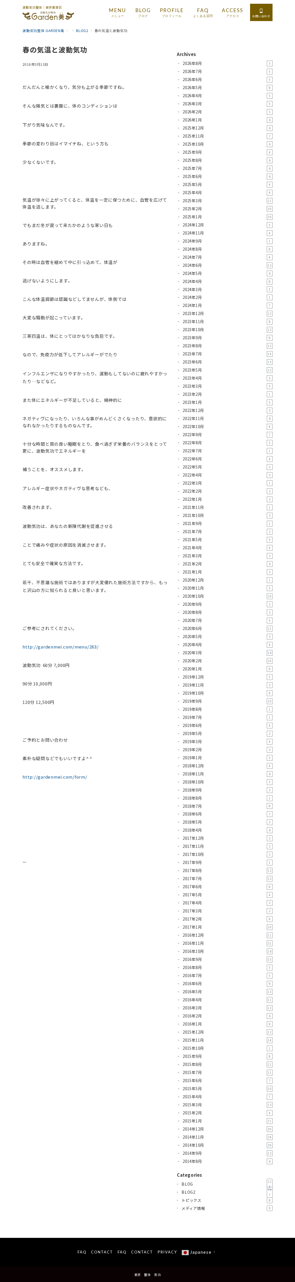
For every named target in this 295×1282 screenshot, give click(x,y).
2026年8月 (227, 63)
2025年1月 (227, 217)
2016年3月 (227, 1008)
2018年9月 (227, 790)
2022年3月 (227, 483)
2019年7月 (227, 717)
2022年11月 (227, 418)
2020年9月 (227, 604)
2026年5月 (227, 87)
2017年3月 (227, 911)
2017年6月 (227, 886)
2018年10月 (227, 782)
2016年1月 (227, 1024)
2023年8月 (227, 345)
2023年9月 (227, 337)
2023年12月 (227, 313)
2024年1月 (227, 305)
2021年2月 (227, 564)
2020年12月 (227, 580)
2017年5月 (227, 894)
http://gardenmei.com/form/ (54, 777)
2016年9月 (227, 959)
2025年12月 (227, 128)
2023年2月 (227, 394)
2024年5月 (227, 273)
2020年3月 (227, 652)
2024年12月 (227, 225)
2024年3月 (227, 289)
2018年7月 (227, 806)
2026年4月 (227, 95)
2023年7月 (227, 354)
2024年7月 (227, 257)
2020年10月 (227, 596)
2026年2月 (227, 112)
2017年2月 (227, 919)
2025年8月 (227, 160)
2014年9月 (227, 1153)
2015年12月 (227, 1032)
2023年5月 (227, 370)
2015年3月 (227, 1104)
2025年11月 (227, 136)
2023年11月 (227, 321)
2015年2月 (227, 1113)
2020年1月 (227, 669)
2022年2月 (227, 491)
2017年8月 (227, 870)
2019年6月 (227, 725)
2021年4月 (227, 547)
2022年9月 (227, 434)
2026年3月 (227, 103)
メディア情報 (226, 1208)
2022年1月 (227, 499)
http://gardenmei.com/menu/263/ (60, 647)
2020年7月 (227, 620)
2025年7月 (227, 168)
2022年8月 (227, 442)
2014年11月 (227, 1137)
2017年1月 (227, 927)
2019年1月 (227, 757)
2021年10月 (227, 515)
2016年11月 (227, 943)
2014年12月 (227, 1129)
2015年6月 (227, 1080)
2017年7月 (227, 878)
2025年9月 (227, 152)
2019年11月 (227, 685)
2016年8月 (227, 967)
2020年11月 (227, 588)
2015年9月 (227, 1056)
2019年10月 (227, 693)
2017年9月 (227, 862)
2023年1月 (227, 402)
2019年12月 (227, 677)
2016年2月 (227, 1016)
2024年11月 (227, 233)
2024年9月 (227, 241)
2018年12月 (227, 766)
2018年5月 (227, 822)
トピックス (226, 1200)
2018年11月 (227, 774)
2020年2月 (227, 661)
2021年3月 (227, 555)
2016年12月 (227, 935)
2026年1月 (227, 120)
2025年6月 (227, 176)
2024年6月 (227, 265)
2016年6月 (227, 983)
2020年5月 (227, 636)
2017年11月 (227, 846)
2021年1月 (227, 572)
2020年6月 (227, 628)
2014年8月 (227, 1161)
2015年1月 (227, 1121)
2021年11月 (227, 507)
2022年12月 (227, 410)
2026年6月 (227, 79)
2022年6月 (227, 459)
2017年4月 (227, 903)
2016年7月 (227, 975)
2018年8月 (227, 798)
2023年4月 (227, 378)
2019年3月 (227, 741)
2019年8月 (227, 709)
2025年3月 (227, 200)
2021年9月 (227, 523)
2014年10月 (227, 1145)
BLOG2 (226, 1192)
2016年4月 (227, 999)
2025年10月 (227, 144)
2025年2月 (227, 208)
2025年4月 (227, 192)
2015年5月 (227, 1088)
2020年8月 (227, 612)
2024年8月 (227, 249)
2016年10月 (227, 951)
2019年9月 (227, 701)
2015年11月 (227, 1040)
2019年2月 (227, 749)
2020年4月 (227, 644)
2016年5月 (227, 991)
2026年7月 (227, 71)
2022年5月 (227, 467)
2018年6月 (227, 814)
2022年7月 (227, 450)
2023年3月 (227, 386)
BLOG (226, 1184)
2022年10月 (227, 426)
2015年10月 (227, 1048)
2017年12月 (227, 838)
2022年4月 (227, 475)
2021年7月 (227, 531)
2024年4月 (227, 281)
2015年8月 (227, 1064)
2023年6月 (227, 362)
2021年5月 (227, 539)
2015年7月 (227, 1072)
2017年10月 (227, 854)
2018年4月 (227, 830)
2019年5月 (227, 733)
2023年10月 (227, 329)
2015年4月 (227, 1096)
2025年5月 (227, 184)
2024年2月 (227, 297)
